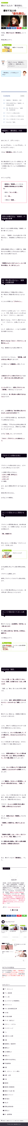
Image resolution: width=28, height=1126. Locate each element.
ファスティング (9, 1028)
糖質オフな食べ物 (9, 1091)
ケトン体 (7, 997)
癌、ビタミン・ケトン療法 (12, 1071)
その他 (6, 1012)
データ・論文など (9, 1020)
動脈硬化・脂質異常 (10, 1043)
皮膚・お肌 (8, 1075)
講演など (7, 1110)
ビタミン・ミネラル (10, 1024)
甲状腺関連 (8, 1063)
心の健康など (8, 1051)
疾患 (6, 1067)
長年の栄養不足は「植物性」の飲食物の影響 (15, 104)
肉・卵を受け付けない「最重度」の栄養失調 (15, 109)
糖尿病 (6, 1083)
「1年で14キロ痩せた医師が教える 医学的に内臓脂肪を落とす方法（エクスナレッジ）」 (14, 898)
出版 (6, 1040)
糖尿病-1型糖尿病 (9, 1087)
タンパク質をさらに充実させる (15, 116)
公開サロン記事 (9, 1036)
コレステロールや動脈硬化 (12, 1000)
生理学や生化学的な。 (11, 1059)
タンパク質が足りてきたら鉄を (15, 119)
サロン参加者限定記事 (11, 1008)
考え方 (6, 1102)
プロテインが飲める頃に (13, 113)
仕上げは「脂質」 (11, 122)
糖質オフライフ (4, 2)
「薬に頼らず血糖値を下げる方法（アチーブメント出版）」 (14, 901)
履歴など (7, 1047)
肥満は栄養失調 (9, 1106)
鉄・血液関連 (8, 1114)
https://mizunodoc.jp (14, 907)
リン (6, 1032)
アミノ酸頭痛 (8, 993)
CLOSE (22, 95)
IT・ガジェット (9, 989)
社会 (6, 1079)
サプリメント (8, 1004)
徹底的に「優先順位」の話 (14, 100)
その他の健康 (8, 1016)
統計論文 (7, 1098)
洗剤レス (7, 1055)
